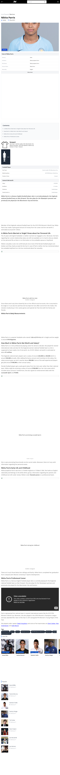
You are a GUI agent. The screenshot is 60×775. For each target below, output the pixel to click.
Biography (7, 14)
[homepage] (15, 2)
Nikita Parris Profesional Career (11, 136)
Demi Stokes (51, 623)
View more (30, 72)
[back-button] (2, 2)
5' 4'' (8, 157)
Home (2, 14)
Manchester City (5, 631)
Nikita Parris (48, 631)
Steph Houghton (22, 623)
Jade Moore (15, 626)
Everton (12, 631)
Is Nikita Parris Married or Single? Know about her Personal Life (19, 128)
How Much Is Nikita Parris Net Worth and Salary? (16, 131)
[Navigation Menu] (58, 2)
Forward (17, 631)
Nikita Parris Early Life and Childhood (13, 134)
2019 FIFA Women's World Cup (38, 631)
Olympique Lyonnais (25, 631)
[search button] (44, 1)
